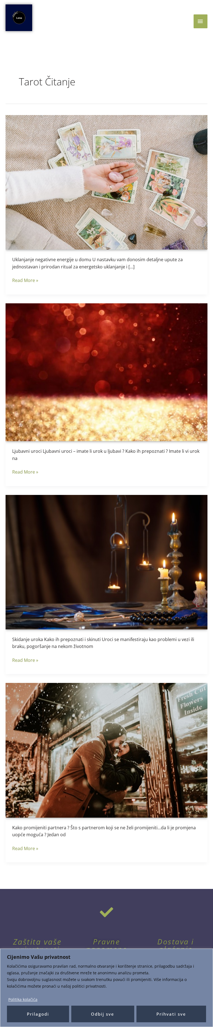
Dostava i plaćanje (175, 945)
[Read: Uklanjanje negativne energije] (106, 182)
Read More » (25, 280)
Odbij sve (102, 1014)
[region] (106, 988)
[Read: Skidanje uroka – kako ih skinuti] (106, 562)
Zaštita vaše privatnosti (37, 945)
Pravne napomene (106, 945)
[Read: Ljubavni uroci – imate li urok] (106, 372)
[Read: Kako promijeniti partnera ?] (106, 750)
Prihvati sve (171, 1014)
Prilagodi (38, 1014)
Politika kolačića (22, 999)
